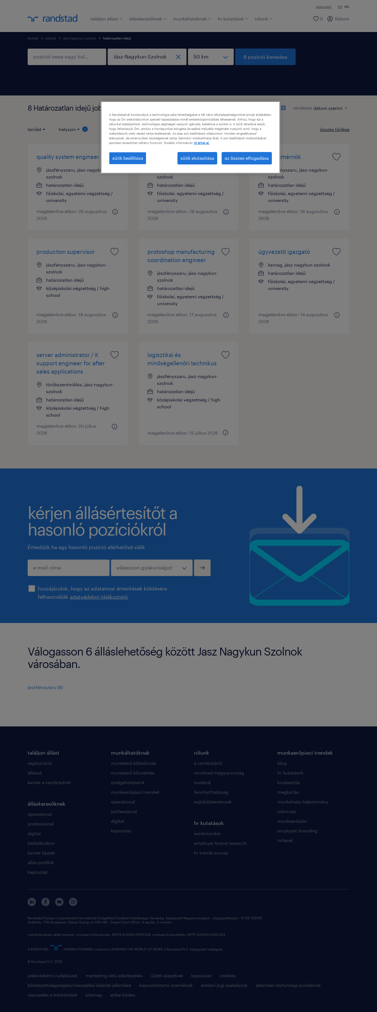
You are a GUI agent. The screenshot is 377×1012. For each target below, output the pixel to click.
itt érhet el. (201, 143)
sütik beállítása (127, 158)
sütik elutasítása (197, 158)
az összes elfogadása (247, 158)
